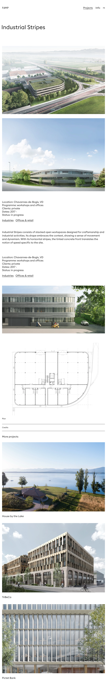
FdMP (5, 7)
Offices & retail (24, 220)
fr (104, 8)
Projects (88, 7)
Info (98, 7)
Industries (8, 220)
